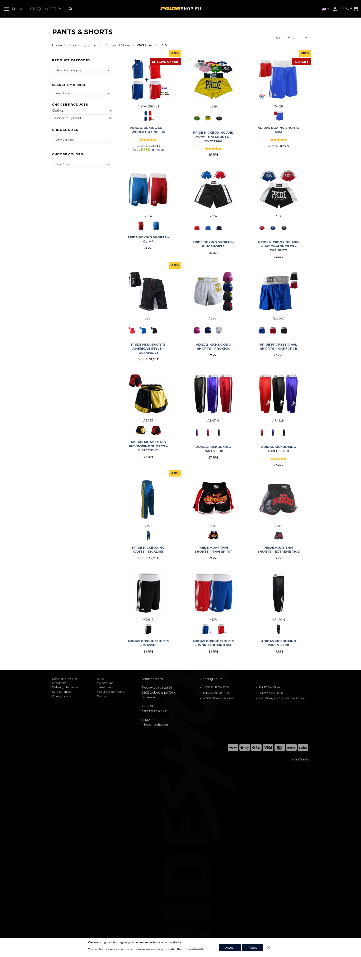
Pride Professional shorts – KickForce (278, 346)
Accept (229, 947)
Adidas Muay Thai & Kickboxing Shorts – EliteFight (148, 446)
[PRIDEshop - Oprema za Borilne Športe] (180, 8)
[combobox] (82, 70)
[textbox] (81, 70)
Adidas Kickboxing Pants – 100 (278, 449)
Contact (102, 696)
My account (105, 683)
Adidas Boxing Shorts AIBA (278, 130)
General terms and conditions (64, 681)
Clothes (58, 110)
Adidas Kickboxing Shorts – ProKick (213, 346)
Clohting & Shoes (117, 45)
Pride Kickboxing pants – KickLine (148, 550)
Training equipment (66, 118)
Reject (253, 947)
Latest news (105, 687)
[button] (14, 9)
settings (197, 948)
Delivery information (66, 687)
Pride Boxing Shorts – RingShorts (213, 244)
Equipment (90, 45)
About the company (110, 691)
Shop (72, 45)
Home (57, 45)
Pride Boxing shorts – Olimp (148, 239)
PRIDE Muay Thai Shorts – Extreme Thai (278, 550)
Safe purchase (61, 691)
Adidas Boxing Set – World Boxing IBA (148, 130)
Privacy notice (61, 696)
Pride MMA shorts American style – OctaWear (148, 348)
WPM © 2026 (300, 759)
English (325, 9)
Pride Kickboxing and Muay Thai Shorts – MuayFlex (213, 136)
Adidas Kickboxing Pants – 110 (213, 449)
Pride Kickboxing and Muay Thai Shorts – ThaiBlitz (278, 246)
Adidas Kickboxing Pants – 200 (278, 643)
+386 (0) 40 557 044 (47, 9)
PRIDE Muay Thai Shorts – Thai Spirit (213, 550)
